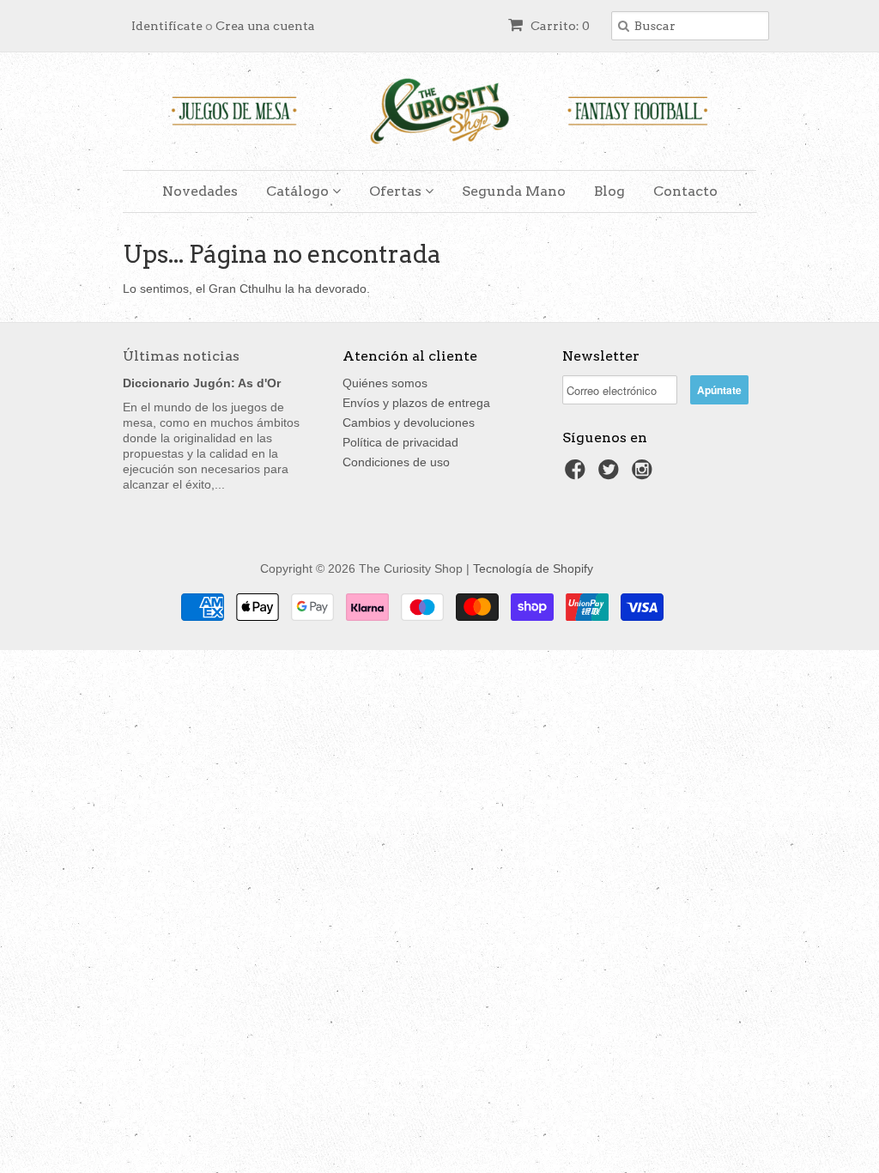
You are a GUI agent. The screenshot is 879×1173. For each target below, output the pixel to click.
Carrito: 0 (559, 26)
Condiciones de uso (396, 462)
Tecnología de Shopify (533, 568)
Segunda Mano (514, 191)
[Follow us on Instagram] (645, 474)
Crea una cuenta (265, 26)
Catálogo (299, 191)
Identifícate (167, 26)
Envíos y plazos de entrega (416, 403)
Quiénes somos (385, 383)
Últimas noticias (181, 356)
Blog (609, 191)
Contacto (685, 191)
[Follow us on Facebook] (578, 474)
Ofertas (397, 191)
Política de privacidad (400, 442)
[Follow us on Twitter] (611, 474)
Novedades (200, 191)
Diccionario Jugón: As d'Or (202, 383)
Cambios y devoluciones (409, 422)
